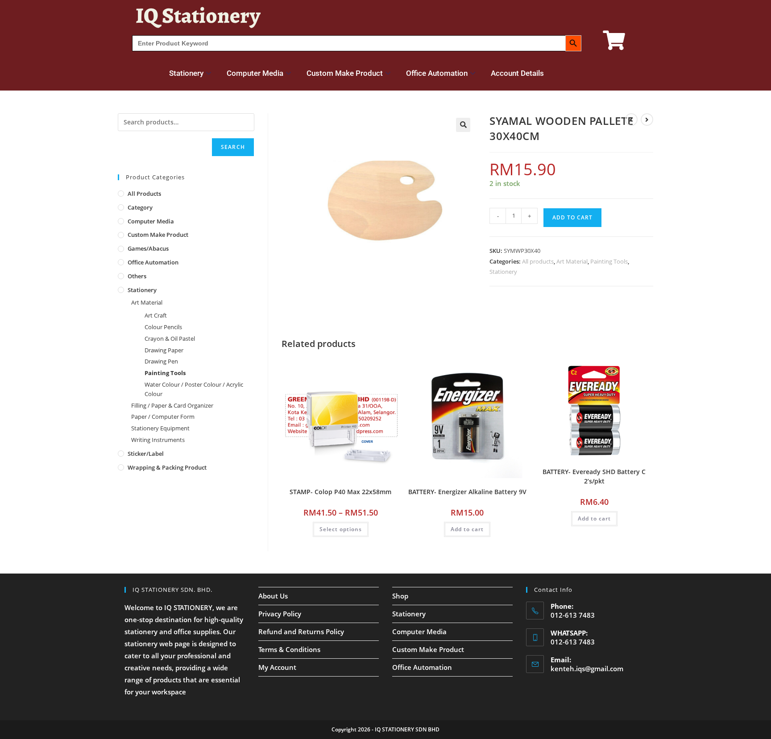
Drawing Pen (161, 361)
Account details (517, 73)
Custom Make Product (345, 73)
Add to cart (572, 217)
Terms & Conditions (289, 649)
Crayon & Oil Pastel (170, 338)
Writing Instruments (158, 440)
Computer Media (255, 73)
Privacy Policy (279, 613)
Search (233, 147)
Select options (340, 529)
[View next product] (647, 119)
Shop (400, 595)
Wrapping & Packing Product (167, 467)
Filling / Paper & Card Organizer (172, 405)
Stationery (186, 73)
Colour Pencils (163, 327)
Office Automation (437, 73)
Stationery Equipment (160, 428)
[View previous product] (631, 119)
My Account (277, 667)
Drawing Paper (164, 350)
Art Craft (156, 315)
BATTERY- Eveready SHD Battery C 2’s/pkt (594, 476)
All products (538, 261)
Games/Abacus (148, 248)
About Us (273, 595)
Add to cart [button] (467, 529)
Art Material (572, 261)
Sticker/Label (146, 454)
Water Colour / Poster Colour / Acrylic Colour (194, 389)
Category (140, 207)
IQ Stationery (198, 15)
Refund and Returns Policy (301, 631)
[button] (463, 125)
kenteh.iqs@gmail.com (587, 668)
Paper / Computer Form (163, 417)
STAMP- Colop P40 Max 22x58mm (340, 491)
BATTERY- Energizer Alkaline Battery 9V (467, 491)
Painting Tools (609, 261)
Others (137, 276)
